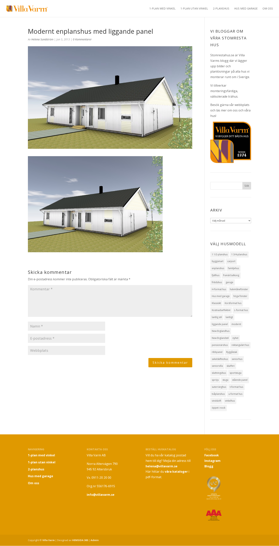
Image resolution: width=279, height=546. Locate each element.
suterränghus (219, 387)
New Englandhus (220, 331)
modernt (236, 324)
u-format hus (235, 394)
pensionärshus (220, 345)
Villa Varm (48, 540)
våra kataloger (176, 471)
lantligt (229, 317)
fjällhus (215, 275)
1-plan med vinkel (162, 8)
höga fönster (240, 296)
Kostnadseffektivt (221, 310)
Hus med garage (246, 8)
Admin (95, 540)
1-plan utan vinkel (194, 8)
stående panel (239, 379)
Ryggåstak (231, 352)
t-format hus (236, 387)
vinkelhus (230, 400)
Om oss (267, 8)
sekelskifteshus (220, 359)
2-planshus (221, 8)
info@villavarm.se (100, 495)
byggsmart (217, 261)
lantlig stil (217, 317)
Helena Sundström (42, 39)
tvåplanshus (218, 394)
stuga (225, 379)
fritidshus (217, 282)
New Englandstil (220, 338)
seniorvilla (217, 365)
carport (231, 261)
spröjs (215, 379)
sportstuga (235, 372)
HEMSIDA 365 (80, 540)
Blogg (208, 466)
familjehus (233, 268)
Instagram (212, 461)
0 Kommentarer (82, 39)
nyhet (235, 338)
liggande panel (220, 324)
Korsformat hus (233, 303)
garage (229, 282)
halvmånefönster (239, 289)
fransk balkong (231, 275)
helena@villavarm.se (161, 466)
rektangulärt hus (240, 345)
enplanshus (218, 268)
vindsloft (216, 400)
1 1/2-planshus (220, 254)
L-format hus (241, 310)
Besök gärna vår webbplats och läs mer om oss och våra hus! (230, 110)
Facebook (211, 455)
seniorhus (237, 359)
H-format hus (219, 289)
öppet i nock (218, 407)
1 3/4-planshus (239, 254)
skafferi (231, 365)
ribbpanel (217, 352)
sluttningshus (219, 372)
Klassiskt (216, 303)
